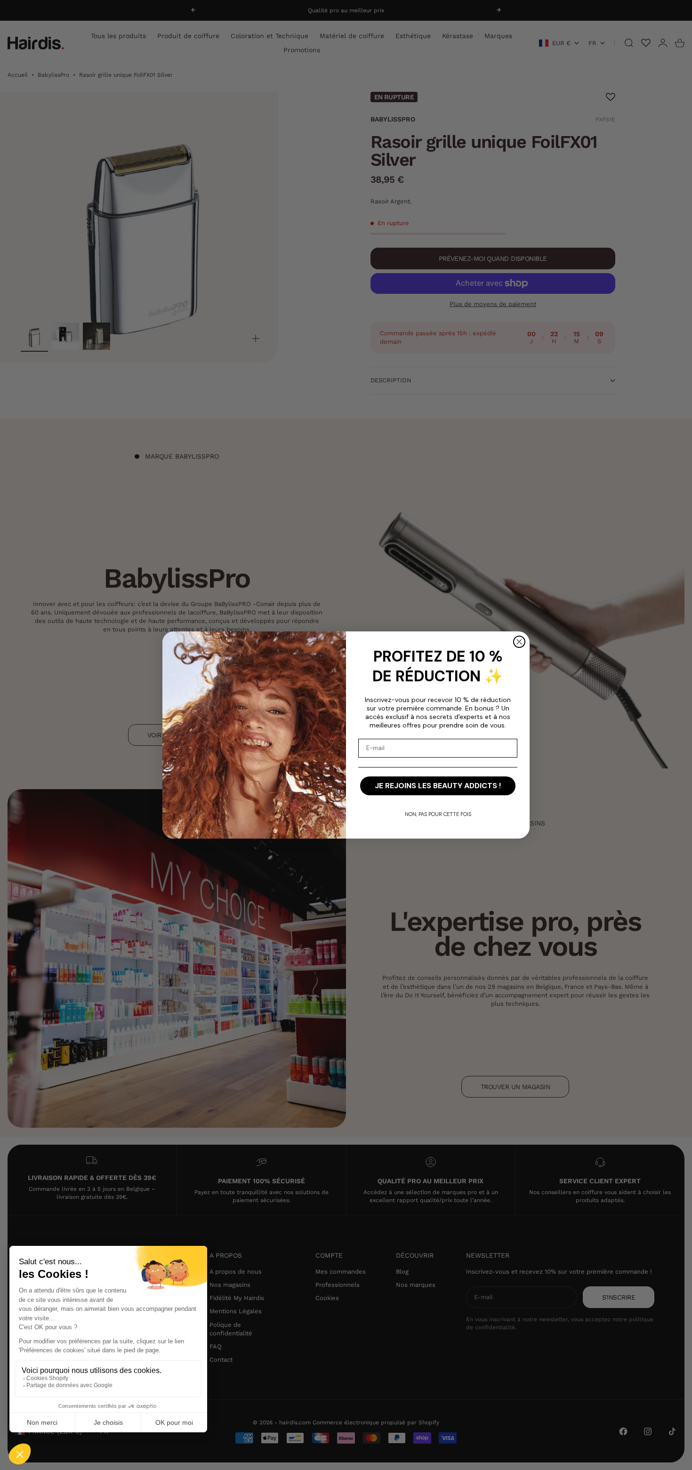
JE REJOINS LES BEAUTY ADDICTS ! (438, 786)
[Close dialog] (519, 641)
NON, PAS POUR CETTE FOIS (438, 814)
